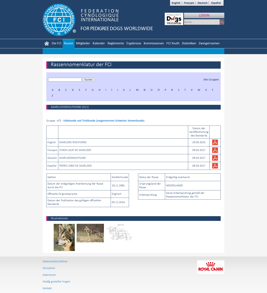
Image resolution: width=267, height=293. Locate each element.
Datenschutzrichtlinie (55, 261)
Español (216, 3)
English (176, 3)
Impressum (49, 274)
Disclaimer (49, 268)
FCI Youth (172, 43)
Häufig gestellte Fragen (56, 281)
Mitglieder (83, 43)
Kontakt (47, 288)
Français (189, 3)
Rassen (68, 43)
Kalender (99, 43)
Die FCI (56, 43)
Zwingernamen (209, 43)
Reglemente (116, 43)
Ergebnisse (133, 43)
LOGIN (204, 15)
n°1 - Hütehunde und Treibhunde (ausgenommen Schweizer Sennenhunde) (100, 120)
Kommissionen (154, 43)
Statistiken (189, 43)
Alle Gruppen (211, 79)
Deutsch (203, 3)
